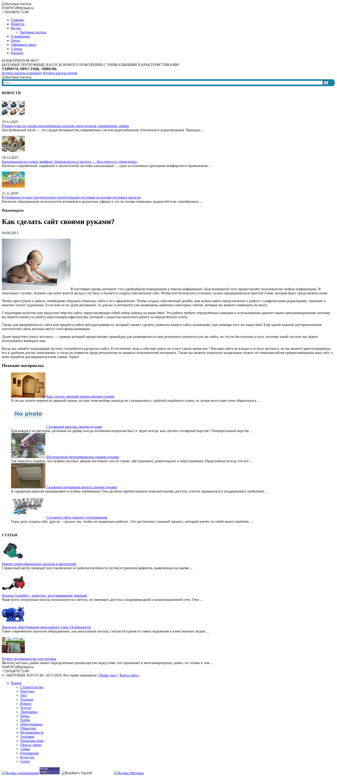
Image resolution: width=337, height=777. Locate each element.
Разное (16, 683)
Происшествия (31, 741)
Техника (26, 699)
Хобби (25, 720)
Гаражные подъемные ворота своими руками (81, 487)
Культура (27, 757)
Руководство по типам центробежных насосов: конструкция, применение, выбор (65, 126)
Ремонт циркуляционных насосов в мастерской (39, 564)
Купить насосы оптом (60, 73)
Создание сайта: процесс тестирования (76, 517)
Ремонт (26, 704)
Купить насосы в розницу (22, 73)
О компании (20, 36)
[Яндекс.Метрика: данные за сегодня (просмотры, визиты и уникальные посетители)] (129, 773)
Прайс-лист (108, 675)
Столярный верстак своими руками (74, 427)
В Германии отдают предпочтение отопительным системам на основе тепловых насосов (71, 197)
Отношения (29, 753)
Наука (25, 716)
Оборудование (31, 724)
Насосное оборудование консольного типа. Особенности (46, 627)
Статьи (16, 49)
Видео (16, 28)
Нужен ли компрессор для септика (29, 659)
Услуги (25, 708)
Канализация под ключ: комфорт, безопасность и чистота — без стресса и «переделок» (70, 162)
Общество (28, 728)
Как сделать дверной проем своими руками (80, 396)
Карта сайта (129, 675)
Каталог (17, 53)
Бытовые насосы (33, 32)
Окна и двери (30, 745)
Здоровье (27, 737)
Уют (23, 695)
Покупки (27, 691)
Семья (25, 749)
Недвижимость (32, 732)
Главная (17, 20)
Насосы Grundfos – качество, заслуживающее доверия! (44, 595)
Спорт (25, 761)
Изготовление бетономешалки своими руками (82, 457)
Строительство (32, 687)
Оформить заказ (23, 45)
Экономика (29, 712)
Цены (15, 40)
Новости (18, 24)
